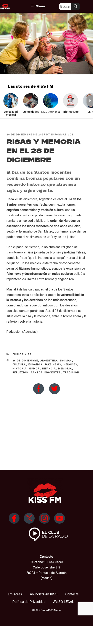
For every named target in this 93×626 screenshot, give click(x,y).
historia (20, 368)
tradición (71, 372)
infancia (49, 368)
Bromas (66, 360)
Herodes (70, 364)
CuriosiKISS (22, 354)
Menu (40, 6)
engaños (35, 364)
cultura (19, 364)
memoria (65, 368)
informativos (62, 134)
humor (34, 368)
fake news (53, 364)
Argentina (49, 360)
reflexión (21, 372)
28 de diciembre (25, 360)
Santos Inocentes (46, 372)
